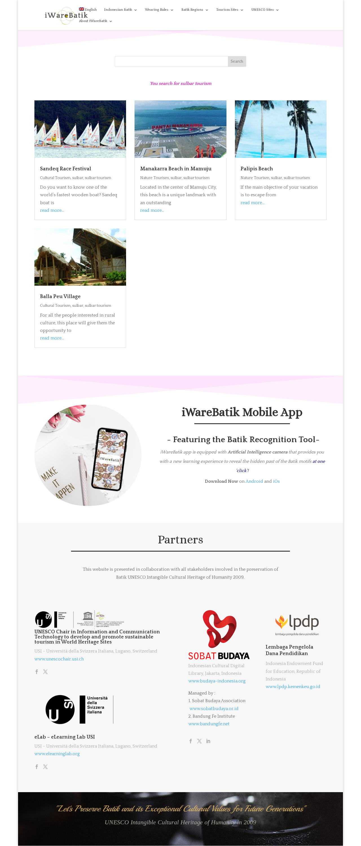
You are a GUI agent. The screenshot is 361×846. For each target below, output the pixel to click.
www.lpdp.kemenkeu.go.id (293, 686)
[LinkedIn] (208, 741)
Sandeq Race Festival (65, 169)
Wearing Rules (156, 10)
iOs (276, 481)
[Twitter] (45, 672)
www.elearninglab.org (57, 753)
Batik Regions (192, 10)
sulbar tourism (98, 178)
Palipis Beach (257, 169)
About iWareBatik (93, 21)
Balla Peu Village (60, 296)
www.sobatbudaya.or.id (214, 708)
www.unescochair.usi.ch (59, 659)
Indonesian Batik (118, 10)
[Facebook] (36, 672)
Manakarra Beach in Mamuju (176, 169)
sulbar (77, 178)
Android (254, 481)
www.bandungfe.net (209, 723)
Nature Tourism (154, 178)
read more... (52, 210)
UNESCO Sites (262, 10)
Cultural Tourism (55, 178)
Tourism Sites (227, 10)
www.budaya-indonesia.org (217, 681)
